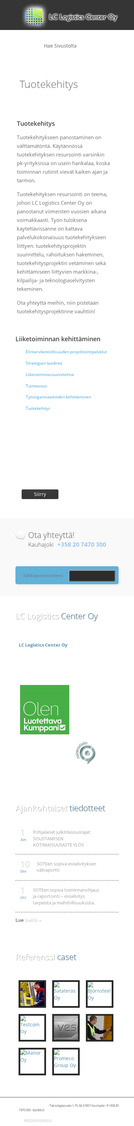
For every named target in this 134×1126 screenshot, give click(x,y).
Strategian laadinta (44, 363)
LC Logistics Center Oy (43, 645)
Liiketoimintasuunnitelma (50, 374)
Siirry (40, 494)
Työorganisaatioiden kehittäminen (58, 397)
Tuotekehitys (38, 408)
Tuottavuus (36, 386)
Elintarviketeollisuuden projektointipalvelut (66, 352)
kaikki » (33, 920)
